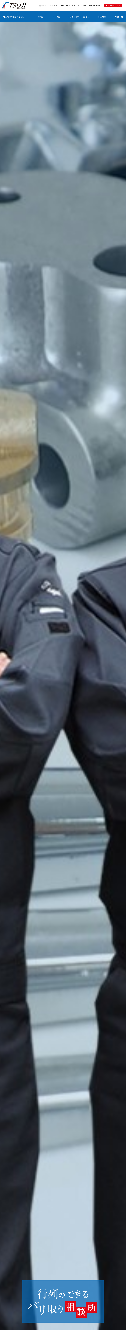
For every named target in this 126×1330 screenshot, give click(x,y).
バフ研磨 (56, 16)
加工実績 (102, 16)
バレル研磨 (38, 16)
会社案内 (42, 5)
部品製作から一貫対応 (79, 16)
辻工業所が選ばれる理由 (13, 16)
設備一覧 (119, 16)
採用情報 (53, 5)
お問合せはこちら (113, 5)
